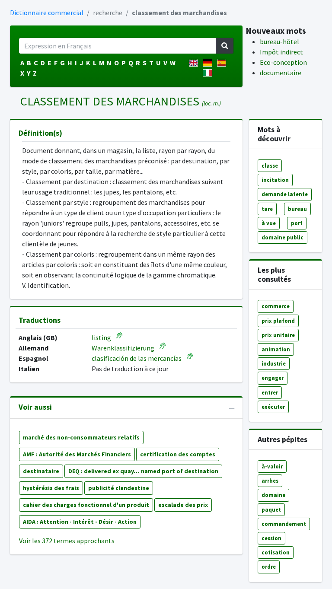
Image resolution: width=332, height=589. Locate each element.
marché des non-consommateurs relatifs (81, 437)
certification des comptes (177, 454)
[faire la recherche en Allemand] (209, 62)
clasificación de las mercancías (136, 358)
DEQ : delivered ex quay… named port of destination (143, 471)
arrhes (270, 480)
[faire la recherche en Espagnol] (223, 62)
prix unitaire (278, 334)
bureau (297, 208)
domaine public (282, 237)
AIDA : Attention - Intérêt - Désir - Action (80, 521)
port (297, 223)
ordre (269, 566)
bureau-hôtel (279, 41)
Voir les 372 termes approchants (67, 540)
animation (276, 349)
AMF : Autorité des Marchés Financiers (77, 454)
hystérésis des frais (51, 488)
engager (273, 377)
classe (270, 165)
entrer (270, 392)
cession (271, 538)
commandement (284, 523)
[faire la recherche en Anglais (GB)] (195, 62)
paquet (271, 509)
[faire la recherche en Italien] (209, 73)
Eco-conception (283, 62)
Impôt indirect (281, 52)
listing (101, 337)
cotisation (276, 552)
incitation (275, 179)
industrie (274, 363)
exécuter (273, 406)
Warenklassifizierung (123, 348)
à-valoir (272, 466)
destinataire (41, 471)
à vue (269, 223)
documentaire (280, 72)
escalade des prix (183, 505)
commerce (276, 305)
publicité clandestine (118, 488)
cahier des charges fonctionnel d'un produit (86, 505)
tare (267, 208)
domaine (273, 494)
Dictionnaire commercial (46, 12)
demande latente (285, 194)
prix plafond (278, 320)
